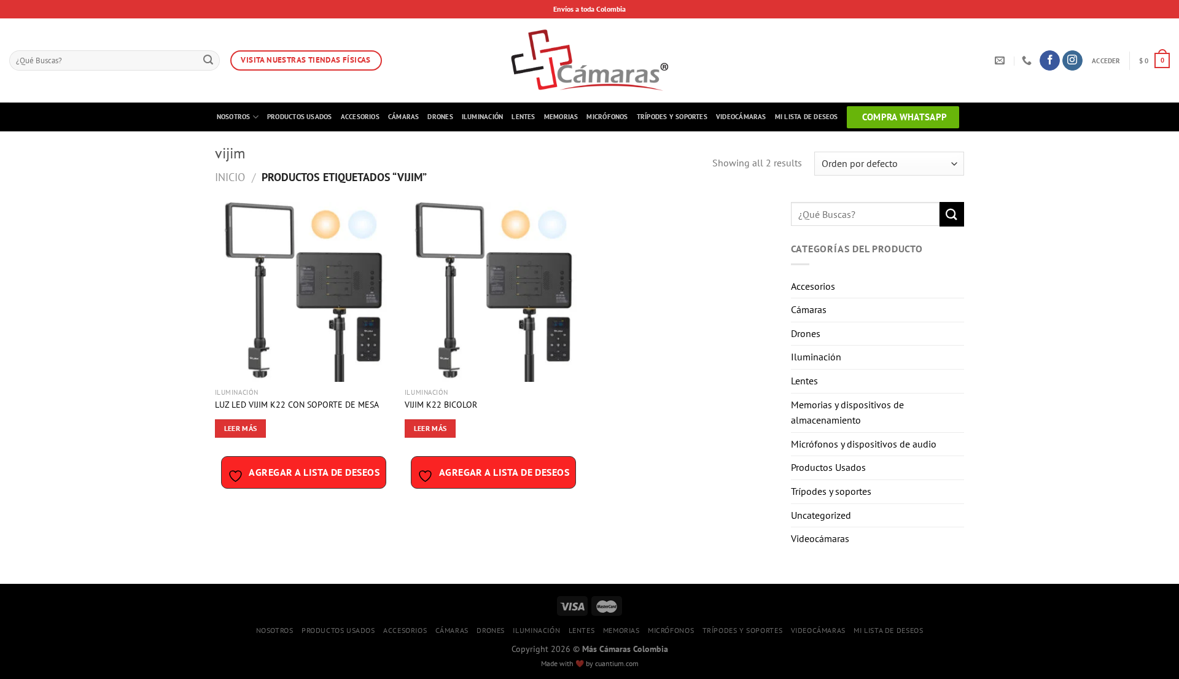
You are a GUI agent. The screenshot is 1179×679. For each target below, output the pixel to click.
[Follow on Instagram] (1072, 60)
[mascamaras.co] (589, 60)
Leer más (240, 428)
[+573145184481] (1028, 60)
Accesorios (360, 116)
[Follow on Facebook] (1050, 60)
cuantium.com (617, 663)
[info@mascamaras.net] (1001, 60)
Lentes (523, 116)
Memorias (561, 116)
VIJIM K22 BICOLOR (441, 404)
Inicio (230, 176)
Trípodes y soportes (672, 116)
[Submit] (208, 60)
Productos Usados (299, 116)
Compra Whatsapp (904, 117)
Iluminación (482, 116)
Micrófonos (607, 116)
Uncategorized (821, 515)
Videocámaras (741, 116)
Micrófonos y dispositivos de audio (863, 444)
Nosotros (234, 116)
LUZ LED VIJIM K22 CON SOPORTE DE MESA (297, 404)
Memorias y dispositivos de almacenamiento (847, 412)
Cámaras (403, 116)
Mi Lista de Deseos (806, 116)
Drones (440, 116)
